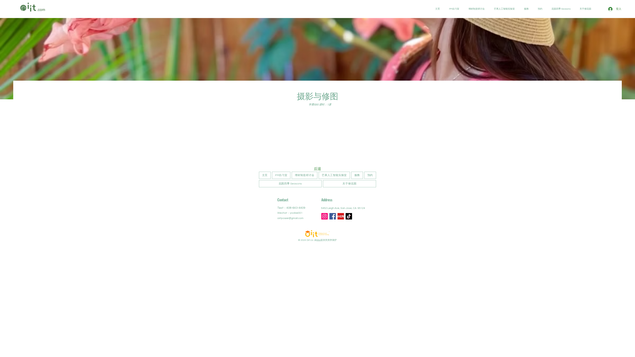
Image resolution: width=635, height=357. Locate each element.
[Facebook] (332, 216)
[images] (341, 216)
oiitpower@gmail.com (290, 218)
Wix (318, 240)
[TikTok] (349, 216)
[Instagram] (324, 216)
